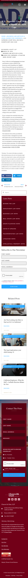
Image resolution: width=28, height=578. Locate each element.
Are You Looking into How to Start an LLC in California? (13, 321)
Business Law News (10, 214)
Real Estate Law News (11, 219)
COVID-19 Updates (9, 229)
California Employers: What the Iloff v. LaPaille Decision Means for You (14, 382)
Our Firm (3, 542)
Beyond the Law (9, 203)
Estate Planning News (11, 224)
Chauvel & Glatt (6, 130)
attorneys (19, 129)
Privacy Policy (8, 282)
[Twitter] (12, 499)
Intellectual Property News (14, 244)
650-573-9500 (16, 147)
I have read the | (13, 281)
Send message (14, 475)
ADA (20, 65)
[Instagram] (9, 499)
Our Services (4, 545)
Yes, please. (8, 454)
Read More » (7, 326)
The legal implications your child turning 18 (12, 351)
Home (3, 36)
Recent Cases (11, 57)
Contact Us (4, 539)
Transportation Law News (13, 234)
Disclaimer (18, 280)
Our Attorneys (5, 549)
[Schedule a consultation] (19, 4)
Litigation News (9, 239)
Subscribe (14, 286)
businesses (16, 61)
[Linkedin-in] (16, 499)
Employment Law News (11, 209)
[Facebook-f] (19, 499)
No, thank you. (9, 458)
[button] (25, 4)
